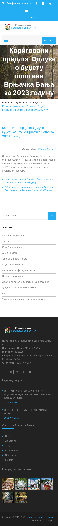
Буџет (36, 103)
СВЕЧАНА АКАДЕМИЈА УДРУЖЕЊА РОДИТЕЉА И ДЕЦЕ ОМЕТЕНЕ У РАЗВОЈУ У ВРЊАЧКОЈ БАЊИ (28, 394)
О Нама (9, 436)
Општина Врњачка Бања (40, 517)
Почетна (7, 103)
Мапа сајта (38, 520)
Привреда (10, 455)
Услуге (8, 446)
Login (49, 520)
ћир (33, 17)
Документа (22, 103)
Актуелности (11, 450)
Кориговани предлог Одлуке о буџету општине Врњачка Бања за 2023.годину (29, 181)
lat (26, 17)
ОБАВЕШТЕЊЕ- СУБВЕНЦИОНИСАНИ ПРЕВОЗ (25, 412)
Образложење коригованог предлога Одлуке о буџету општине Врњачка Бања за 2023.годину (29, 189)
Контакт (48, 40)
